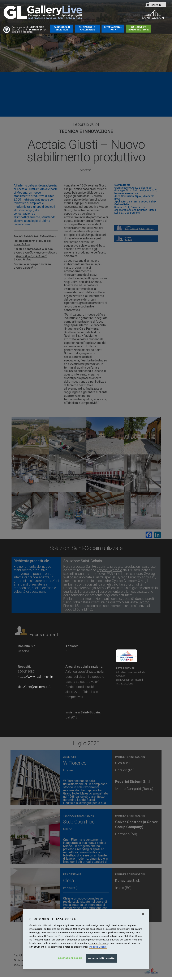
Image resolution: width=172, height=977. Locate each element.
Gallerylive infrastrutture (138, 28)
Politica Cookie (98, 946)
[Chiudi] (143, 914)
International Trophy (113, 28)
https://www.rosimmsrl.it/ (35, 677)
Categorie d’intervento (37, 28)
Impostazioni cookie (69, 957)
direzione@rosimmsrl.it (34, 687)
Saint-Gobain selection (62, 28)
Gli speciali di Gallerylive (87, 28)
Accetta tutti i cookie (101, 958)
